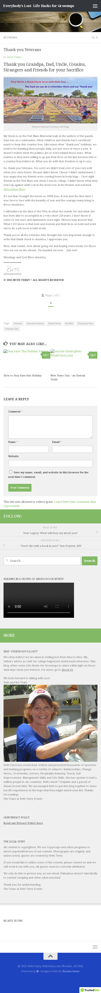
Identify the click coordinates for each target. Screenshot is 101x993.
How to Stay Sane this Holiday (23, 375)
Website (13, 456)
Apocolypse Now (14, 189)
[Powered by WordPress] (37, 971)
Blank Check (54, 323)
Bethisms (10, 37)
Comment (15, 411)
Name (13, 442)
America (18, 323)
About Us (67, 669)
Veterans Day (11, 329)
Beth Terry (14, 57)
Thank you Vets (85, 323)
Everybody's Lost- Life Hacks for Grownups (38, 6)
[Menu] (95, 6)
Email (57, 442)
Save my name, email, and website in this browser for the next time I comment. (48, 474)
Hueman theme (71, 971)
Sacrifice (69, 323)
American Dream (35, 323)
